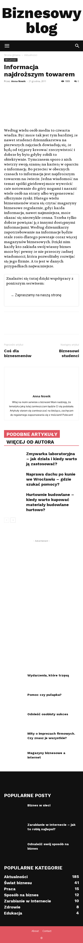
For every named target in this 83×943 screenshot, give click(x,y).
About (35, 931)
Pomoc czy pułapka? (44, 695)
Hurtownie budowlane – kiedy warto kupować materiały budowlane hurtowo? (50, 502)
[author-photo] (41, 390)
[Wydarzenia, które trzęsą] (14, 680)
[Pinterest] (27, 87)
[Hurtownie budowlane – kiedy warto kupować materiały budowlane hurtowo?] (14, 499)
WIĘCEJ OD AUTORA (30, 442)
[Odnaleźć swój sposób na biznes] (14, 849)
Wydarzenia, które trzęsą (48, 675)
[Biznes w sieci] (14, 810)
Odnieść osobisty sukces (47, 714)
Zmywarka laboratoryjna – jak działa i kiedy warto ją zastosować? (51, 458)
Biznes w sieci (38, 805)
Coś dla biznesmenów (17, 353)
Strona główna (12, 55)
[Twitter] (17, 87)
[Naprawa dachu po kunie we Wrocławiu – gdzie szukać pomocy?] (14, 479)
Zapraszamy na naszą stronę (38, 295)
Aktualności (30, 55)
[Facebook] (8, 87)
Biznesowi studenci (69, 353)
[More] (45, 87)
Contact (47, 931)
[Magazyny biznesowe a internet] (14, 758)
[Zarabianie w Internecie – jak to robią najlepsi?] (14, 830)
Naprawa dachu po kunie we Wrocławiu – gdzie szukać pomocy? (50, 479)
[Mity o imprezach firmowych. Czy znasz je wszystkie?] (14, 738)
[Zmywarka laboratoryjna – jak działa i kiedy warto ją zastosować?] (14, 458)
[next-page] (13, 520)
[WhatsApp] (36, 87)
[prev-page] (6, 520)
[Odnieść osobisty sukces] (13, 718)
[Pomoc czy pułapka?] (14, 700)
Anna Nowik (18, 81)
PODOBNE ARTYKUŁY (31, 434)
